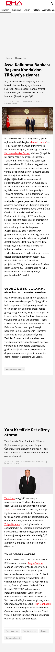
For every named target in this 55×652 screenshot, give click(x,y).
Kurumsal (16, 10)
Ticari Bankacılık (27, 441)
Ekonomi (5, 10)
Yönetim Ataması (29, 631)
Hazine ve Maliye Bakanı (31, 92)
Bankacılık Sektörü (13, 638)
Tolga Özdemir (12, 524)
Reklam (36, 10)
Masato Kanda (12, 85)
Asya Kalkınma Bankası (16, 81)
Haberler (9, 58)
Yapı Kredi (9, 441)
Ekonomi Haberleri (21, 58)
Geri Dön (9, 16)
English (27, 10)
